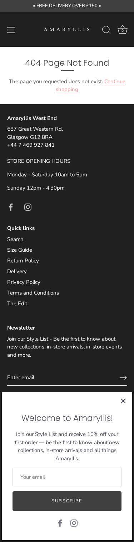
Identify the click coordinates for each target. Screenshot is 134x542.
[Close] (123, 401)
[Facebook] (60, 522)
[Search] (106, 31)
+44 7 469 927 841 (31, 145)
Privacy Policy (23, 282)
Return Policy (23, 260)
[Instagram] (74, 522)
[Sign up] (123, 377)
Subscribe (67, 501)
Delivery (17, 271)
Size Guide (19, 250)
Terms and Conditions (33, 292)
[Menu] (11, 30)
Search (15, 239)
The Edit (17, 303)
